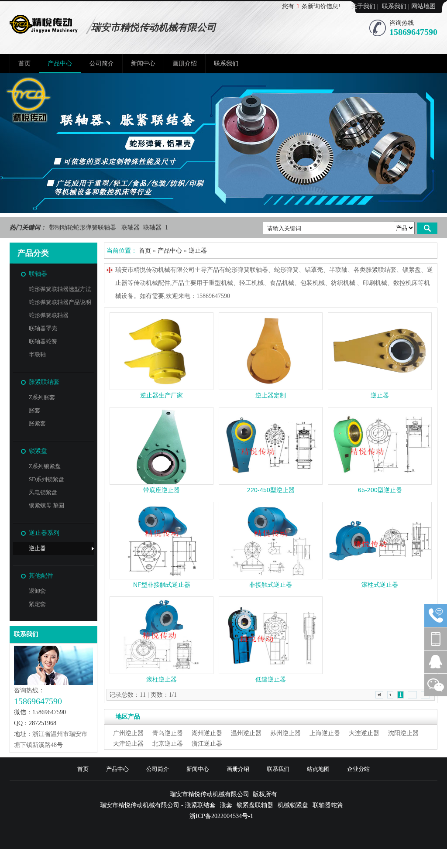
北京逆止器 (167, 743)
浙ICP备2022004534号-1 (221, 816)
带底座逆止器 (161, 489)
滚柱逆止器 (161, 679)
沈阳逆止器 (403, 733)
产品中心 (60, 63)
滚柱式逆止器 (379, 584)
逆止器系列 (44, 533)
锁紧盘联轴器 (255, 805)
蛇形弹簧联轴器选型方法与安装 (60, 291)
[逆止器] (380, 351)
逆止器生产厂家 (161, 395)
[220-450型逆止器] (271, 446)
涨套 (226, 805)
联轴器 (131, 227)
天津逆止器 (128, 743)
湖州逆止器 (207, 733)
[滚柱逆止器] (161, 635)
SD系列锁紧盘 (46, 479)
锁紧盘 (38, 451)
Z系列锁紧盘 (45, 466)
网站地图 (423, 6)
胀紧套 (37, 423)
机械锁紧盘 (293, 805)
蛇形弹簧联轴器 (49, 315)
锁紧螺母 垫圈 (46, 505)
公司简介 (101, 63)
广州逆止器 (128, 733)
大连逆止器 (364, 733)
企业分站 (358, 769)
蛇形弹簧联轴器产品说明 (60, 302)
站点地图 (318, 769)
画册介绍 (184, 63)
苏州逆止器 (285, 733)
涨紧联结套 (200, 805)
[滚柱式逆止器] (380, 540)
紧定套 (37, 604)
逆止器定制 (270, 395)
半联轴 (37, 354)
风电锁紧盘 (43, 492)
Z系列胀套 (42, 397)
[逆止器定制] (271, 351)
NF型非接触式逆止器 (161, 584)
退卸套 (37, 591)
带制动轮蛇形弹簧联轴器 (83, 227)
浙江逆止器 (207, 743)
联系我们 (394, 6)
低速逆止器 (270, 679)
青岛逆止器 (167, 733)
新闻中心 (143, 63)
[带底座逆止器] (161, 446)
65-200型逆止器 (380, 489)
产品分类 (33, 253)
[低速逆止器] (271, 635)
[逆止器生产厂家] (161, 351)
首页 (24, 63)
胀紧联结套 (44, 382)
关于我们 (363, 6)
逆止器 (37, 548)
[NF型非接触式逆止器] (161, 540)
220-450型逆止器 (271, 489)
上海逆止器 (324, 733)
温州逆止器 (246, 733)
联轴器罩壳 (43, 328)
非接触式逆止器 (270, 584)
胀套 (34, 410)
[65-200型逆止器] (380, 446)
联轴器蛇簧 (43, 341)
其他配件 (41, 575)
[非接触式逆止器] (271, 540)
